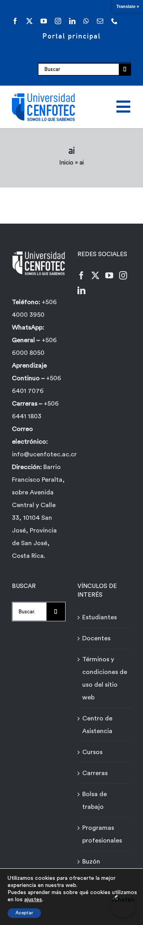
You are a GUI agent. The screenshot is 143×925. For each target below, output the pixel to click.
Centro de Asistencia (97, 724)
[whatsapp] (86, 21)
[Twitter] (95, 276)
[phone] (114, 21)
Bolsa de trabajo (94, 800)
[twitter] (29, 21)
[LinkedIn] (81, 291)
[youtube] (44, 21)
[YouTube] (109, 276)
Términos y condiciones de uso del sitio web (104, 678)
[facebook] (15, 21)
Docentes (96, 638)
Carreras (95, 773)
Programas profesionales (102, 834)
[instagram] (58, 21)
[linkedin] (72, 21)
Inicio (66, 163)
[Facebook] (81, 276)
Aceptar (24, 912)
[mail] (100, 21)
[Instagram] (123, 276)
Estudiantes (99, 617)
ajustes (33, 899)
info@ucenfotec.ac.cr (44, 454)
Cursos (92, 752)
